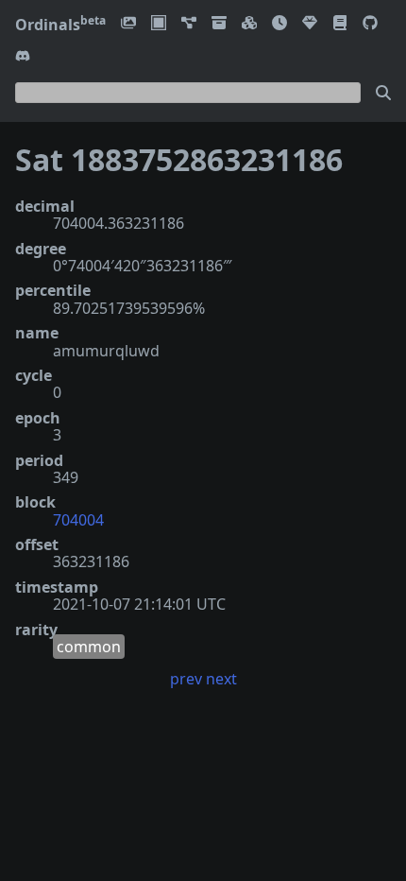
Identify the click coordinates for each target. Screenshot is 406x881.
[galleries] (219, 24)
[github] (370, 24)
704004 (78, 520)
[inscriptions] (128, 24)
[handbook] (339, 24)
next (221, 678)
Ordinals (60, 24)
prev (186, 678)
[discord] (22, 57)
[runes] (158, 24)
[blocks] (249, 24)
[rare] (309, 24)
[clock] (279, 24)
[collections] (188, 24)
